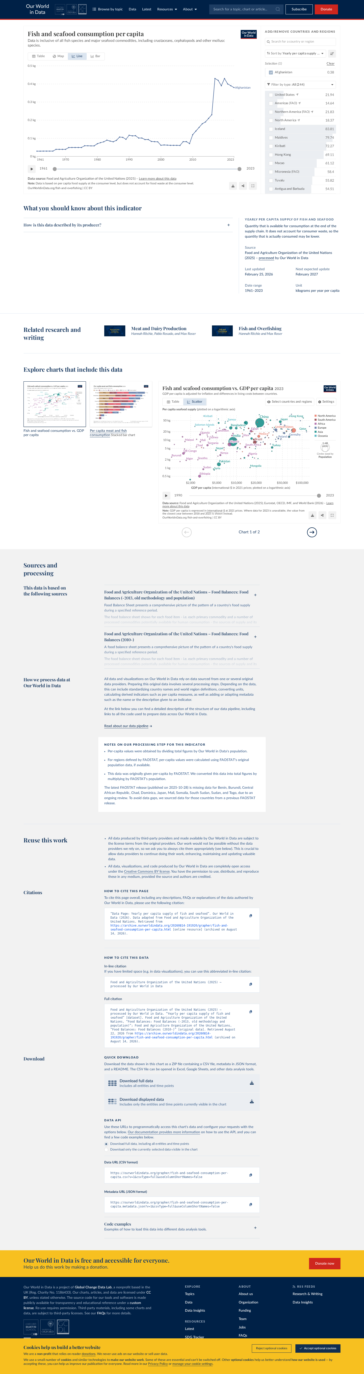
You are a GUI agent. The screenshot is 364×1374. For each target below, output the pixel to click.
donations (89, 1354)
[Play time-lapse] (32, 169)
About (188, 9)
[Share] (243, 186)
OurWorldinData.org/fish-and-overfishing (55, 188)
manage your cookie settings (192, 1364)
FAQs (101, 1313)
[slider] (55, 169)
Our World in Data (37, 9)
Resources (165, 9)
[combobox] (246, 9)
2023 (251, 168)
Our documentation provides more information (164, 1132)
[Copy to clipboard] (246, 916)
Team (243, 1319)
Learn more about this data (157, 178)
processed (266, 258)
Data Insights (195, 1310)
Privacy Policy (158, 1364)
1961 (44, 168)
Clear (331, 63)
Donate (326, 9)
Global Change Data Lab (93, 1287)
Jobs (242, 1327)
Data (132, 9)
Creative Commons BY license (147, 871)
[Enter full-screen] (253, 186)
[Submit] (277, 9)
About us (246, 1294)
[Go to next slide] (312, 532)
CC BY (88, 188)
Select (292, 401)
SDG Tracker (194, 1337)
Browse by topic (110, 9)
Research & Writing (307, 1294)
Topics (189, 1294)
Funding (245, 1310)
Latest (146, 9)
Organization (248, 1302)
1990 (178, 495)
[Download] (233, 186)
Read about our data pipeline (126, 726)
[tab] (38, 56)
